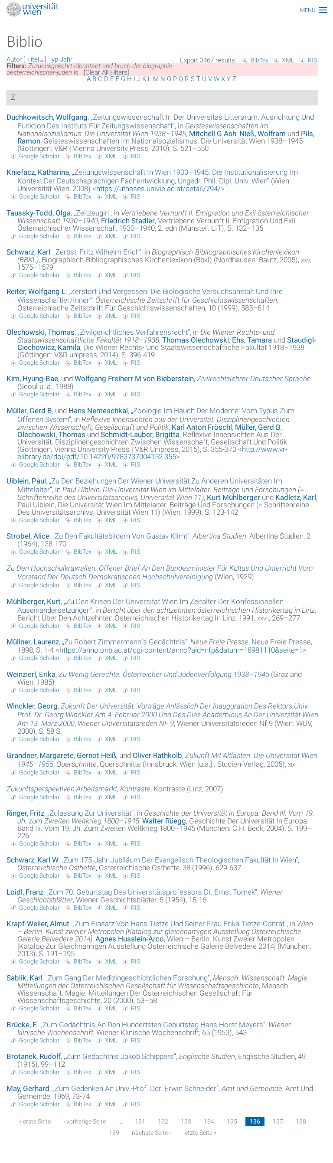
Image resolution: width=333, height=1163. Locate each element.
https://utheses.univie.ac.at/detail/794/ (158, 188)
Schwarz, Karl (28, 252)
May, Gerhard (28, 1088)
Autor (14, 59)
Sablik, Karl (24, 978)
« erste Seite (35, 1121)
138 (301, 1121)
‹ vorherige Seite (84, 1121)
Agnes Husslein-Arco (129, 938)
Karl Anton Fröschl (202, 427)
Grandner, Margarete (40, 755)
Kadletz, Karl (295, 497)
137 (278, 1121)
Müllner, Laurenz (33, 641)
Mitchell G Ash (212, 133)
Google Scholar (39, 156)
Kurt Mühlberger (233, 497)
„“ (165, 121)
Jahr (66, 59)
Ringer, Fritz (25, 813)
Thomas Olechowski (195, 340)
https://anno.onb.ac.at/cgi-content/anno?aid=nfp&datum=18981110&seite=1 (181, 650)
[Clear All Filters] (106, 72)
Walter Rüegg (164, 821)
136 (255, 1121)
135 (232, 1121)
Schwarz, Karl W (33, 860)
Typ (53, 59)
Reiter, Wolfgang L (36, 291)
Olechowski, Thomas (41, 332)
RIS (312, 60)
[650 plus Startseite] (166, 10)
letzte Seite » (199, 1132)
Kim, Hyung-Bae (32, 378)
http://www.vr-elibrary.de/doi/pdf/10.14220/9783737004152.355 (152, 453)
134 (209, 1121)
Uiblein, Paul (26, 481)
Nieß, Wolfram (262, 133)
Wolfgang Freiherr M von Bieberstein (134, 378)
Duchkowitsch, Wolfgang (47, 117)
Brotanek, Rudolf (34, 1056)
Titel (33, 59)
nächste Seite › (151, 1132)
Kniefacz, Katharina (38, 172)
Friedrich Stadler (128, 220)
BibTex (259, 60)
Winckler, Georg (32, 706)
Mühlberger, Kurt (34, 601)
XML (288, 60)
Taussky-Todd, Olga (39, 213)
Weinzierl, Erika (31, 674)
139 (114, 1132)
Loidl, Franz (25, 892)
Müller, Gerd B (29, 410)
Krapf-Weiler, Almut (38, 923)
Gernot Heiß (96, 755)
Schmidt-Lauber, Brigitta (140, 434)
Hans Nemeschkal (98, 410)
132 (163, 1121)
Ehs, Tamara (252, 340)
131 (140, 1121)
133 (186, 1121)
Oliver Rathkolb (157, 755)
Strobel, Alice (28, 536)
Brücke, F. (22, 1024)
